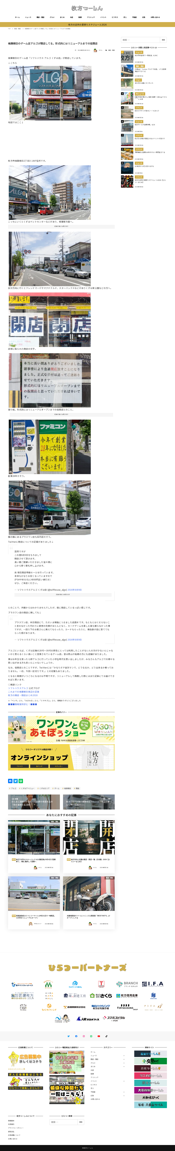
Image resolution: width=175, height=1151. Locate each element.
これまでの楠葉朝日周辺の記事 (23, 691)
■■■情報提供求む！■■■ (22, 704)
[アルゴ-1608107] (49, 191)
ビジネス (115, 17)
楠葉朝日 (67, 788)
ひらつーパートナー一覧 (16, 1069)
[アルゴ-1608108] (49, 445)
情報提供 (11, 1121)
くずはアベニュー (27, 788)
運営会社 (11, 1131)
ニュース (28, 17)
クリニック (91, 17)
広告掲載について (14, 1135)
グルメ (52, 17)
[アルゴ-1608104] (50, 92)
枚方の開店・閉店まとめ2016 (23, 695)
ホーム (17, 17)
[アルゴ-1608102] (49, 379)
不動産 (134, 17)
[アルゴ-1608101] (49, 257)
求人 (125, 17)
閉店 (77, 788)
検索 (163, 40)
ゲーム (56, 788)
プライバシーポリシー (16, 1128)
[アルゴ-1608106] (49, 506)
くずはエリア (44, 788)
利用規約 (11, 1124)
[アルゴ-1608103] (49, 318)
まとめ (62, 17)
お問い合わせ (155, 17)
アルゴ (13, 788)
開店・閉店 (40, 17)
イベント (103, 17)
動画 (80, 17)
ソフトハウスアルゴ (18, 688)
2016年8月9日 (75, 589)
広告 (143, 17)
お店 (71, 17)
